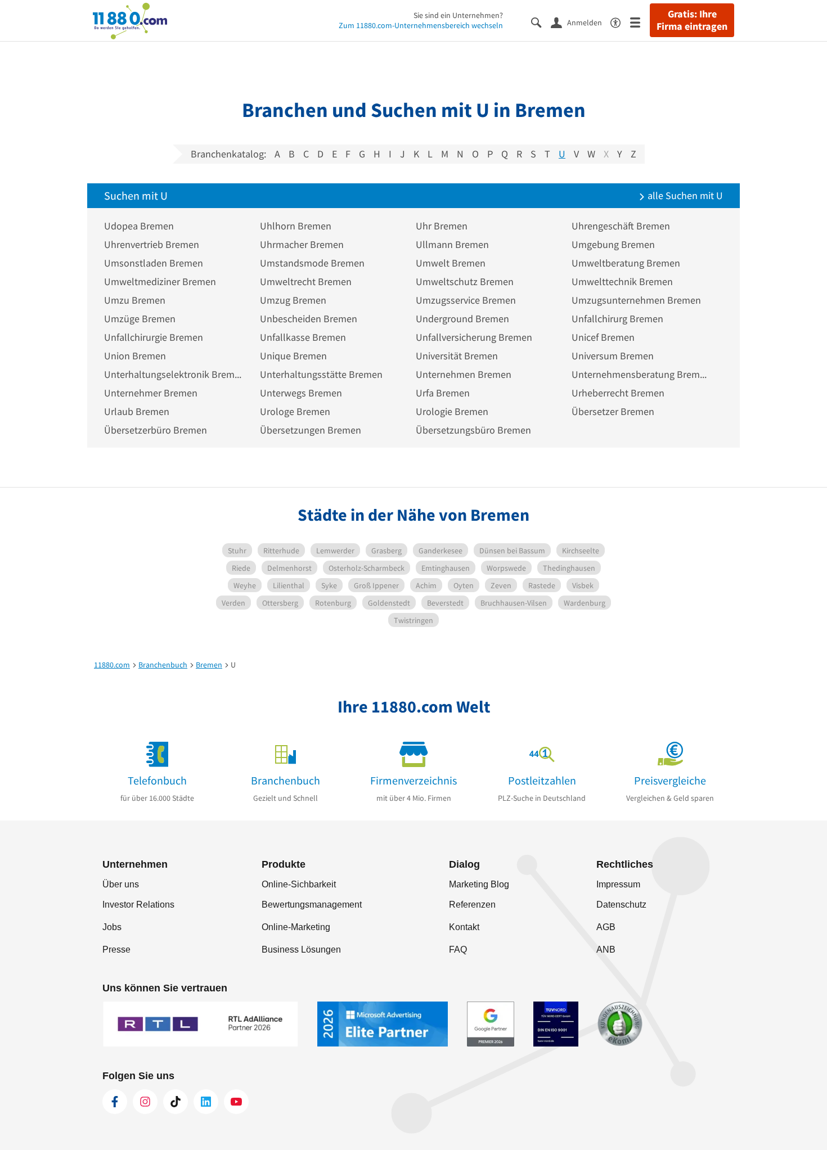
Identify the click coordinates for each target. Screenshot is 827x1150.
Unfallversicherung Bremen (474, 337)
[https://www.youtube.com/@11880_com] (236, 1101)
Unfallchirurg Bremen (617, 318)
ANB (605, 949)
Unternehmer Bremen (150, 392)
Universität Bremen (457, 355)
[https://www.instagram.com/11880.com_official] (145, 1101)
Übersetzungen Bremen (310, 429)
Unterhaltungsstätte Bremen (321, 374)
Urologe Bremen (295, 411)
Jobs (112, 927)
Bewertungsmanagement (312, 904)
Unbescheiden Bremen (308, 318)
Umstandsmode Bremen (312, 262)
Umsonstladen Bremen (153, 262)
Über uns (120, 884)
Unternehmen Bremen (463, 374)
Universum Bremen (613, 355)
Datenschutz (621, 904)
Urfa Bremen (443, 392)
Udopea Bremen (139, 225)
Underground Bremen (462, 318)
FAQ (458, 949)
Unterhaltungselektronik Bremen (173, 374)
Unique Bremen (293, 355)
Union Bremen (135, 355)
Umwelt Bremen (451, 262)
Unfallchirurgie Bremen (153, 337)
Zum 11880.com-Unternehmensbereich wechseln (421, 25)
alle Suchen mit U (684, 195)
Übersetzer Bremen (613, 411)
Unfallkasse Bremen (303, 337)
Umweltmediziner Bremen (160, 281)
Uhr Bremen (442, 225)
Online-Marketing (296, 927)
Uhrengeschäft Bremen (621, 225)
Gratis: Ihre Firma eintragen (692, 20)
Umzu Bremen (134, 300)
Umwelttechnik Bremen (622, 281)
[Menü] (640, 21)
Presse (116, 949)
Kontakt (464, 927)
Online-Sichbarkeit (299, 884)
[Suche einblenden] (541, 21)
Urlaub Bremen (136, 411)
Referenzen (472, 904)
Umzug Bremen (293, 300)
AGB (605, 927)
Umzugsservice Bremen (466, 300)
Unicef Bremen (603, 337)
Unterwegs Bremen (301, 392)
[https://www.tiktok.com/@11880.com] (175, 1101)
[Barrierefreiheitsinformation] (620, 21)
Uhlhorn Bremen (295, 225)
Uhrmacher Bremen (302, 244)
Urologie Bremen (452, 411)
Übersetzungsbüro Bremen (473, 429)
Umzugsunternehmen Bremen (636, 300)
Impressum (618, 884)
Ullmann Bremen (452, 244)
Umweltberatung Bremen (626, 262)
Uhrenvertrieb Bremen (151, 244)
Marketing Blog (479, 884)
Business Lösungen (301, 949)
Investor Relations (138, 904)
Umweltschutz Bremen (465, 281)
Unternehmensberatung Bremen (641, 374)
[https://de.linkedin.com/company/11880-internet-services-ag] (206, 1101)
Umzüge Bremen (140, 318)
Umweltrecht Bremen (306, 281)
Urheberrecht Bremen (618, 392)
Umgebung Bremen (613, 244)
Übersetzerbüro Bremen (155, 429)
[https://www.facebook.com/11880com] (114, 1101)
